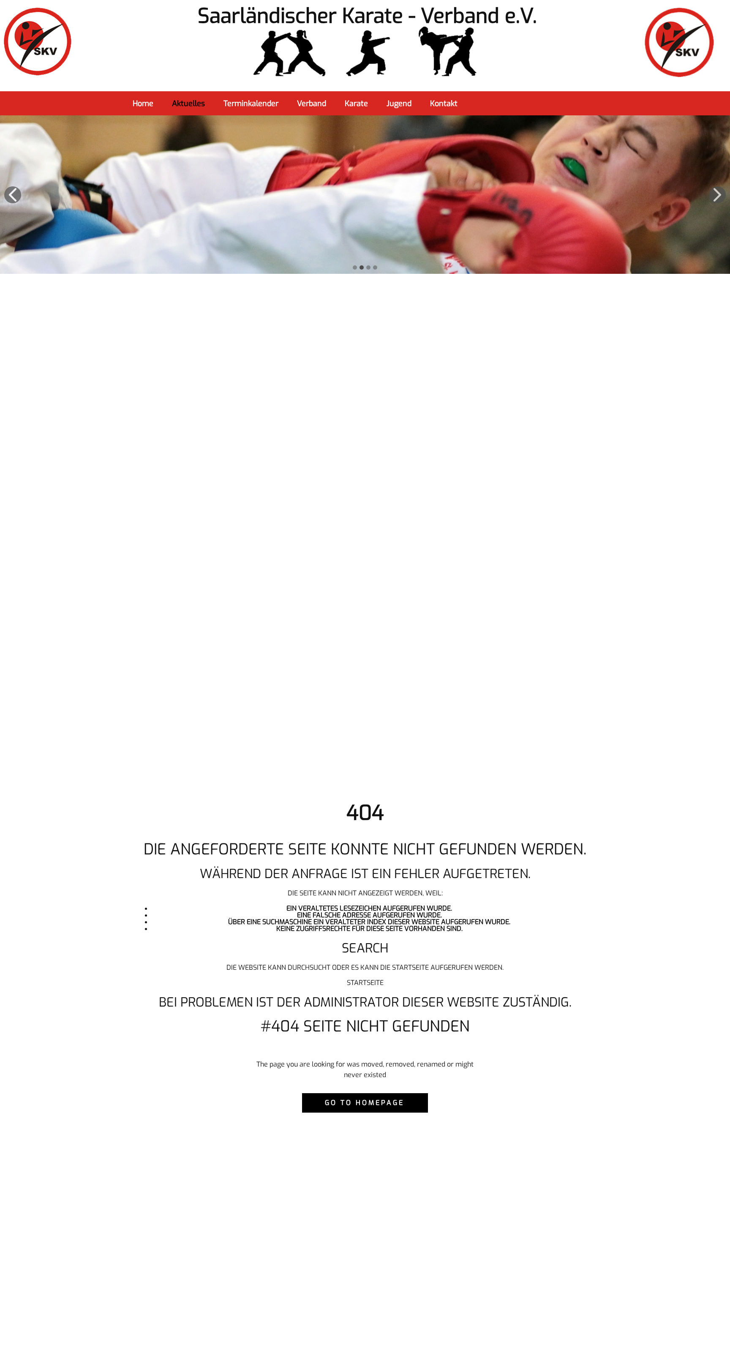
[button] (12, 194)
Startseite (365, 982)
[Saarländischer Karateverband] (365, 52)
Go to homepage (364, 1102)
